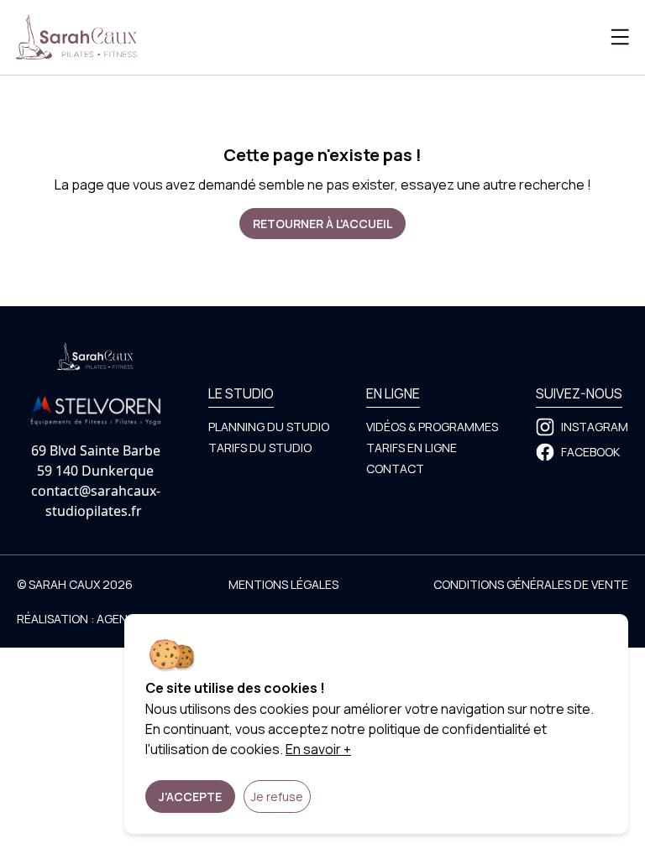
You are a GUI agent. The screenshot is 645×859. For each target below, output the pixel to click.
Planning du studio (268, 427)
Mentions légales (283, 584)
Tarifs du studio (260, 448)
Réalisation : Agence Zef (91, 619)
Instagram (594, 427)
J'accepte (190, 796)
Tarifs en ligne (411, 448)
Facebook (590, 452)
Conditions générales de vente (530, 584)
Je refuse (277, 796)
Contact (395, 468)
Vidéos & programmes (432, 427)
